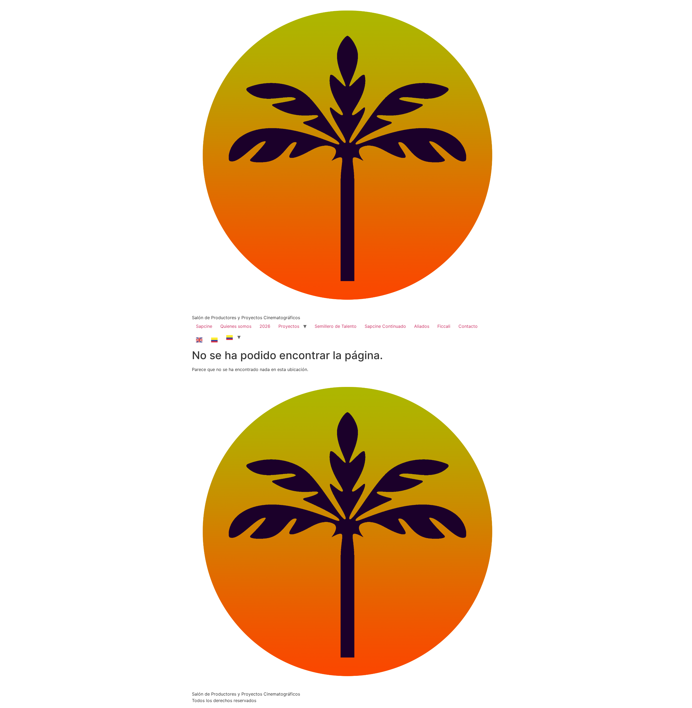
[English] (199, 337)
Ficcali (443, 326)
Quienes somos (235, 326)
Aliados (421, 326)
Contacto (468, 326)
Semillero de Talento (336, 326)
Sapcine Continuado (385, 326)
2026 (265, 326)
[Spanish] (214, 337)
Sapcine (204, 326)
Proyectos (288, 326)
